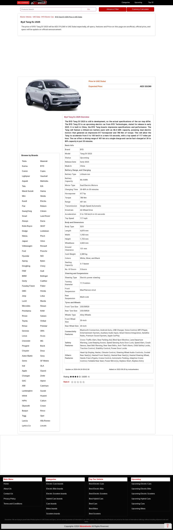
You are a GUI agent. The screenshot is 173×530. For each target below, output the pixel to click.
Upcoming (138, 2)
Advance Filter (113, 9)
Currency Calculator (140, 9)
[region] (86, 56)
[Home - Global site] (39, 4)
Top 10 (150, 2)
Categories (126, 2)
